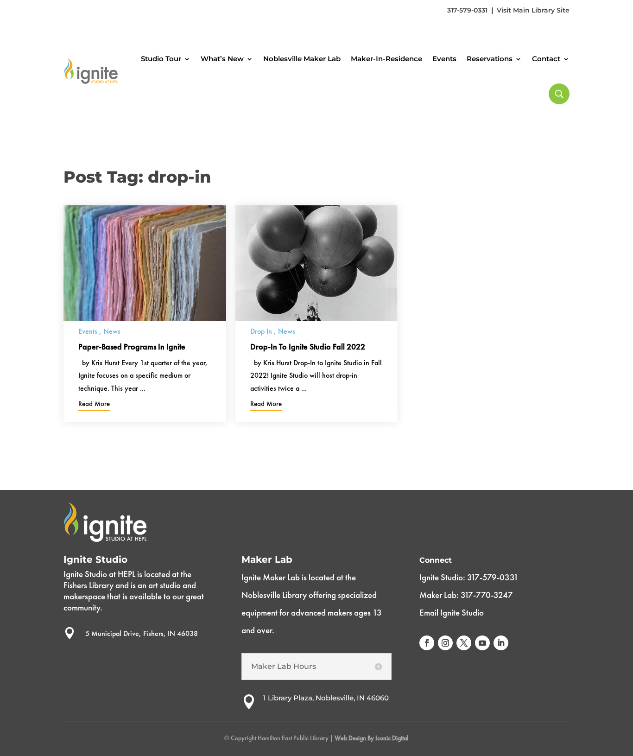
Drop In (261, 331)
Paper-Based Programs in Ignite (131, 346)
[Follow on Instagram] (445, 642)
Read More (94, 403)
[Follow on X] (463, 642)
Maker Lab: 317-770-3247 (466, 595)
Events (444, 58)
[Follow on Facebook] (426, 642)
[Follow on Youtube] (482, 642)
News (111, 331)
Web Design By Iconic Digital (371, 738)
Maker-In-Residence (386, 58)
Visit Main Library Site (533, 10)
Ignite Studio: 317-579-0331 (469, 577)
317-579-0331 (467, 10)
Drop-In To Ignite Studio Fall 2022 (307, 346)
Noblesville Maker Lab (302, 58)
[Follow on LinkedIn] (501, 642)
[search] (559, 93)
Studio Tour (161, 58)
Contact (546, 58)
